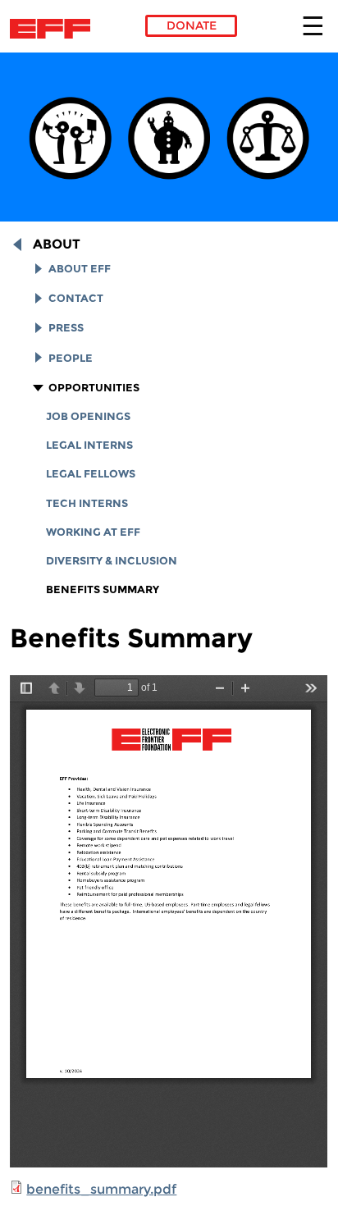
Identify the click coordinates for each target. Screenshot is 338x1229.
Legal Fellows (90, 474)
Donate (192, 25)
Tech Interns (87, 503)
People (70, 358)
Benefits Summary (102, 589)
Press (66, 328)
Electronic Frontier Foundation (54, 29)
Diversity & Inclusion (111, 561)
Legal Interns (89, 445)
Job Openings (88, 416)
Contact (75, 298)
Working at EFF (93, 532)
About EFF (79, 269)
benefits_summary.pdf (101, 1189)
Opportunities (93, 387)
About (56, 244)
